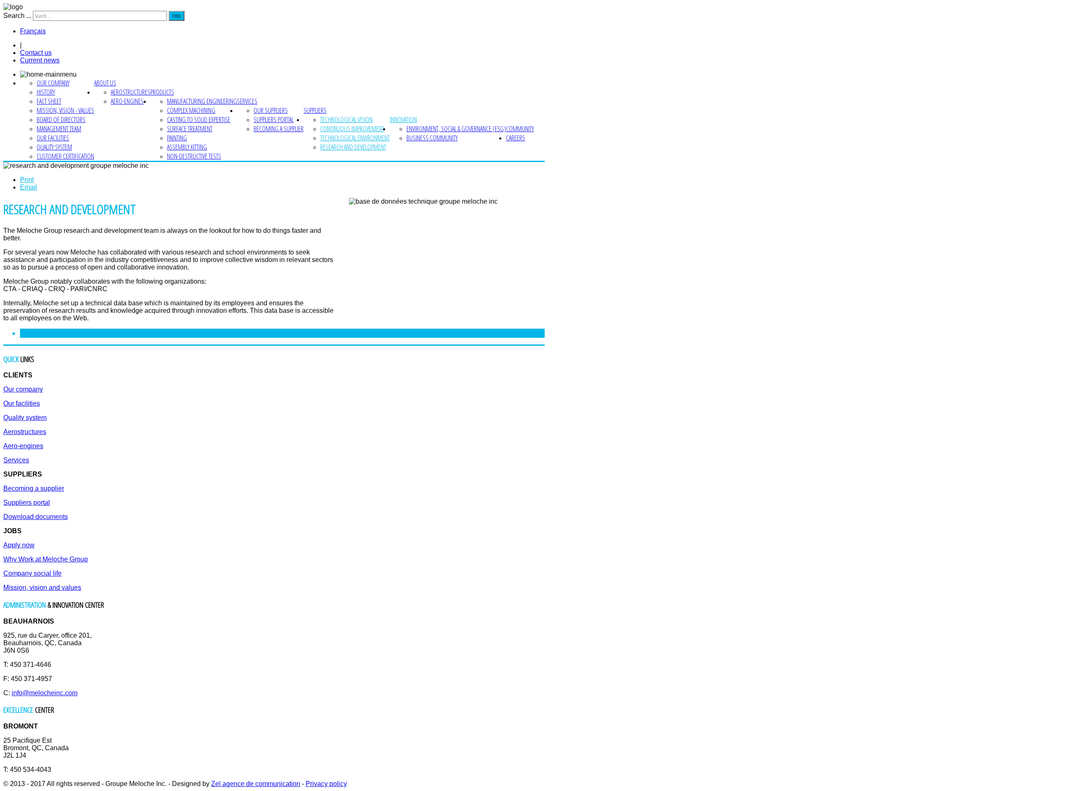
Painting (177, 137)
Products (162, 92)
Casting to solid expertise (198, 119)
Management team (59, 128)
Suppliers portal (274, 119)
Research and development (353, 147)
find (176, 16)
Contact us (36, 52)
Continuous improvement (352, 128)
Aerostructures (130, 92)
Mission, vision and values (42, 587)
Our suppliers (271, 110)
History (46, 92)
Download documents (35, 516)
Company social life (32, 573)
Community (520, 128)
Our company (53, 82)
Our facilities (53, 137)
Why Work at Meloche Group (45, 559)
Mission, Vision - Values (65, 110)
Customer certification (65, 156)
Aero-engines (127, 101)
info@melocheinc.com (44, 692)
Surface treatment (189, 128)
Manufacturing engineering (202, 101)
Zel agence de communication (255, 783)
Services (247, 101)
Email (28, 187)
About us (105, 82)
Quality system (54, 147)
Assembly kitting (187, 147)
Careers (515, 137)
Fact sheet (49, 101)
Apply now (19, 545)
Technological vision (346, 119)
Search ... (17, 15)
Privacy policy (326, 783)
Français (33, 31)
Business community (432, 137)
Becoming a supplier (279, 128)
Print (27, 179)
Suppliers (315, 110)
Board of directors (61, 119)
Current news (40, 60)
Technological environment (355, 137)
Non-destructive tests (194, 156)
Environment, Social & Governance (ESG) (456, 128)
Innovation (403, 119)
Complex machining (191, 110)
